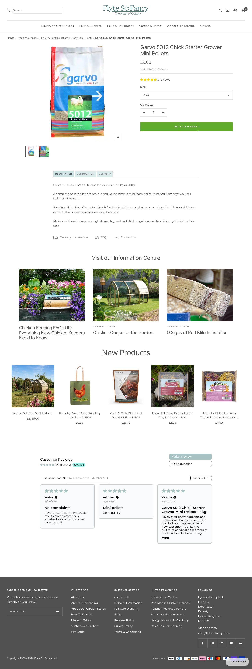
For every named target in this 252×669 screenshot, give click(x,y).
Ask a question (182, 463)
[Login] (220, 10)
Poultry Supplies (90, 25)
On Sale (205, 25)
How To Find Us (81, 614)
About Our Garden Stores (88, 608)
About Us (77, 597)
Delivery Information (74, 237)
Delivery (105, 174)
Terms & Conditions (127, 631)
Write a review (182, 456)
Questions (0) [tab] (100, 477)
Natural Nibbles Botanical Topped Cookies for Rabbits (219, 415)
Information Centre (164, 597)
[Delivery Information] (235, 10)
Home (10, 37)
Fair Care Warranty (126, 608)
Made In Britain (81, 620)
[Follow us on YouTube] (231, 643)
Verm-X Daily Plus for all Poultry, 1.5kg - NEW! (126, 415)
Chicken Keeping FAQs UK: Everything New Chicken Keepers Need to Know (52, 332)
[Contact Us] (227, 10)
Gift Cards (77, 631)
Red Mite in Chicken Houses (170, 603)
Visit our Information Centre (126, 257)
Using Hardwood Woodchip (170, 620)
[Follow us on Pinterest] (221, 643)
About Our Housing (84, 603)
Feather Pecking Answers (168, 608)
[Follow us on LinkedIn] (240, 643)
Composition (85, 174)
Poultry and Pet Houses (57, 25)
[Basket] (243, 10)
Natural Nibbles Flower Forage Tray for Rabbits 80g (172, 415)
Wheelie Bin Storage (181, 25)
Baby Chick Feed (81, 37)
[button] (148, 79)
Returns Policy (124, 620)
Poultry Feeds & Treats (54, 37)
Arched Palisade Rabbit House (33, 413)
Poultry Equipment (120, 25)
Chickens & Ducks (104, 326)
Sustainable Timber (84, 626)
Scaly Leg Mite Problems (167, 614)
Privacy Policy (123, 626)
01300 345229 (207, 628)
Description (63, 174)
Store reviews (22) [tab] (78, 477)
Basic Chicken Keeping (166, 626)
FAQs (104, 237)
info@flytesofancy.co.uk (214, 633)
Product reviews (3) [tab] (53, 477)
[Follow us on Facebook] (202, 643)
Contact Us (128, 237)
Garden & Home (150, 25)
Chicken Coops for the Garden (123, 332)
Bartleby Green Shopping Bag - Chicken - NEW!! (79, 415)
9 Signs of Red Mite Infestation (197, 332)
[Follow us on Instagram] (212, 643)
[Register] (57, 611)
